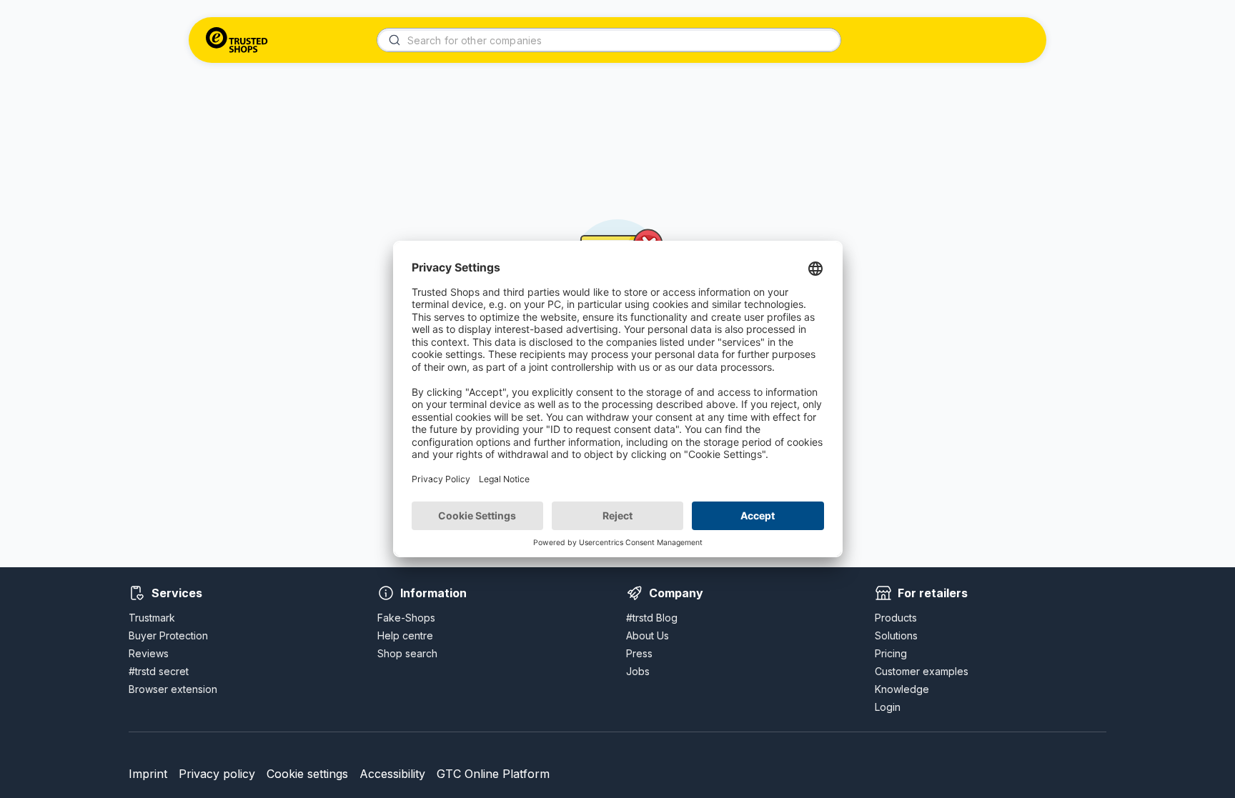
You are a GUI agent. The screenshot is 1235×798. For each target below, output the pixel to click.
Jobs (638, 671)
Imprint (148, 774)
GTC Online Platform (493, 774)
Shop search (407, 653)
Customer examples (921, 671)
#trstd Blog (652, 618)
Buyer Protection (168, 635)
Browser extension (173, 689)
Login (888, 707)
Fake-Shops (406, 618)
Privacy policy (217, 774)
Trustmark (152, 618)
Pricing (891, 653)
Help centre (405, 635)
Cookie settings (307, 774)
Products (896, 618)
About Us (647, 635)
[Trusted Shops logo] (237, 40)
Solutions (896, 635)
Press (639, 653)
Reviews (149, 653)
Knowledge (902, 689)
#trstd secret (159, 671)
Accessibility (392, 774)
